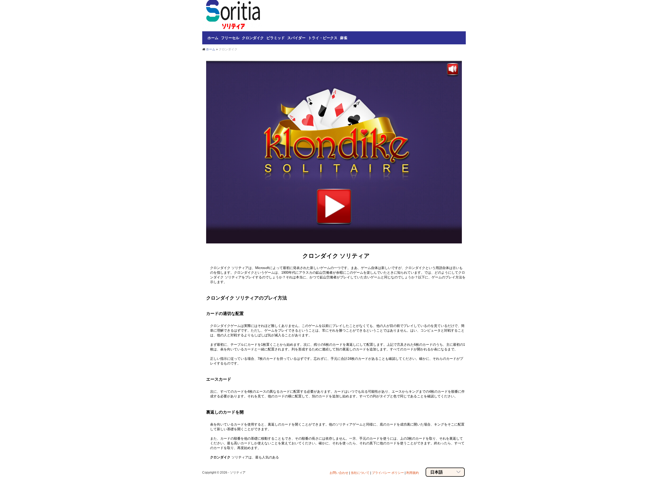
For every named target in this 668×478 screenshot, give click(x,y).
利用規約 (412, 473)
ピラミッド (275, 38)
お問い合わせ (339, 473)
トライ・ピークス (322, 38)
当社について (360, 473)
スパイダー (296, 38)
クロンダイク (253, 38)
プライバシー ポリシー (388, 473)
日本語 (436, 472)
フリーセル (230, 38)
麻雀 (343, 38)
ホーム (212, 38)
